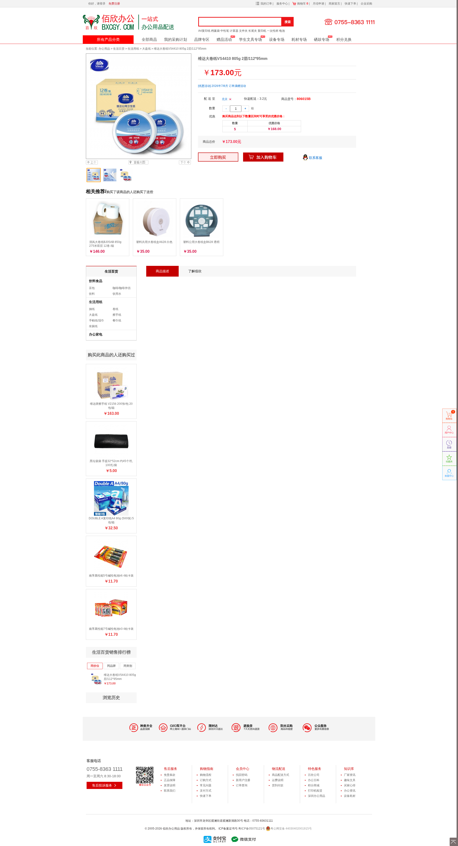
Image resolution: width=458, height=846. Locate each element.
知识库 (349, 769)
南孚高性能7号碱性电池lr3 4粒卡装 (111, 629)
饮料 (92, 293)
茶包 (92, 288)
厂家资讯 (349, 775)
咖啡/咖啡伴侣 (121, 288)
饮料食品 (95, 281)
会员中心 (242, 769)
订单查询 (241, 785)
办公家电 (95, 334)
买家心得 (349, 785)
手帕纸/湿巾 (96, 320)
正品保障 (169, 780)
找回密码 (241, 775)
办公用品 (104, 48)
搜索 (288, 22)
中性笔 (224, 30)
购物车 (302, 3)
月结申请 (319, 3)
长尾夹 (252, 30)
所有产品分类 (108, 39)
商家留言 (335, 3)
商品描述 (162, 271)
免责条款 (169, 775)
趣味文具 (349, 780)
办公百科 (313, 780)
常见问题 (205, 785)
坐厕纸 (93, 326)
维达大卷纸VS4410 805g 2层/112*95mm (121, 677)
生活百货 (119, 48)
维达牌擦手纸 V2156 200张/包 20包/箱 (111, 406)
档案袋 (215, 30)
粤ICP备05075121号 (251, 828)
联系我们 (169, 790)
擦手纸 (117, 314)
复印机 (262, 30)
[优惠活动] (204, 86)
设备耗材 (349, 796)
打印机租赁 (315, 790)
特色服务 (314, 769)
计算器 (234, 30)
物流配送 (278, 769)
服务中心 (282, 3)
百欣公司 (313, 775)
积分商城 (313, 785)
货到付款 (277, 785)
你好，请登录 (96, 3)
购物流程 (205, 775)
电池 (282, 30)
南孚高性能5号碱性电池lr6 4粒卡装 (111, 575)
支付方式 (205, 790)
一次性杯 (272, 30)
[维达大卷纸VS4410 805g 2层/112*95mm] (138, 106)
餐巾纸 (117, 320)
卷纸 (115, 309)
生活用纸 (133, 48)
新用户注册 (243, 780)
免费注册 (114, 3)
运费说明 (277, 780)
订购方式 (205, 780)
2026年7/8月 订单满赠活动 (229, 86)
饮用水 (117, 293)
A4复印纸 (204, 30)
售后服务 (170, 769)
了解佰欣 (195, 271)
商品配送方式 (280, 775)
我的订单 (266, 3)
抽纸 (92, 309)
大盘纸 (146, 48)
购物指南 (206, 769)
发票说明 (169, 785)
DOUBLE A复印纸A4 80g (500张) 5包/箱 (111, 520)
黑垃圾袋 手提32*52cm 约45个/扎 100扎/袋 (111, 463)
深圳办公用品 (316, 796)
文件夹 (243, 30)
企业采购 (366, 3)
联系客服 (315, 158)
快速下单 (351, 3)
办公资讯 (349, 790)
